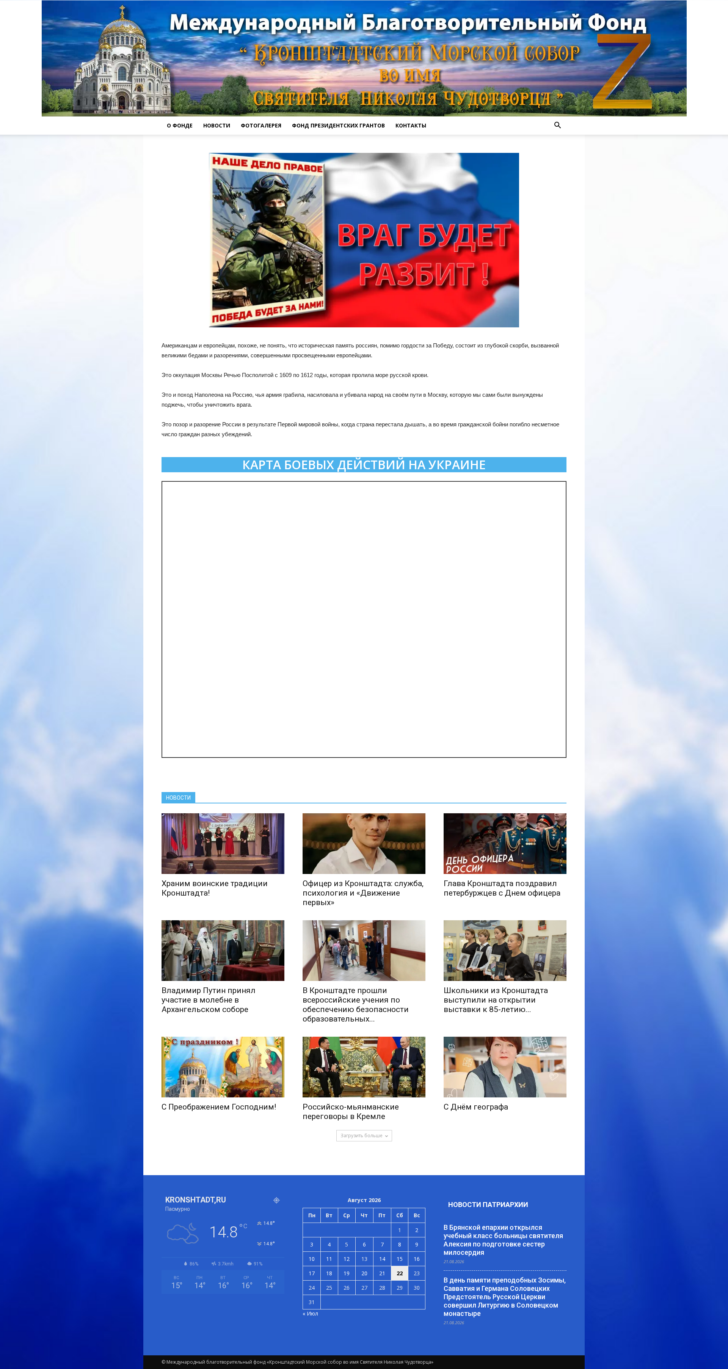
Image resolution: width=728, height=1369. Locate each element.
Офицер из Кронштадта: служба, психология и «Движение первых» (363, 893)
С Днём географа (476, 1106)
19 (347, 1273)
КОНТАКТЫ (410, 125)
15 (400, 1258)
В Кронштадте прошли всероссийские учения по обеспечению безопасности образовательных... (356, 1004)
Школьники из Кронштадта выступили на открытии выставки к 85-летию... (496, 1000)
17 (312, 1273)
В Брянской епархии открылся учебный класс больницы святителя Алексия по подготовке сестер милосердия (503, 1239)
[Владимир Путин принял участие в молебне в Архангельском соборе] (223, 950)
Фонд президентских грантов (338, 125)
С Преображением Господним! (219, 1106)
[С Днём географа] (505, 1067)
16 (417, 1258)
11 (329, 1258)
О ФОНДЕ (180, 125)
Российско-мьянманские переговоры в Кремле (351, 1111)
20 (364, 1273)
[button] (557, 125)
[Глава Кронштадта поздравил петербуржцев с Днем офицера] (505, 843)
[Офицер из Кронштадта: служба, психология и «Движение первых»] (364, 843)
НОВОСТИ (216, 125)
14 (382, 1258)
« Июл (310, 1313)
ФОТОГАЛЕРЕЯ (261, 125)
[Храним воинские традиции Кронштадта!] (223, 843)
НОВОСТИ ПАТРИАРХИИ (488, 1205)
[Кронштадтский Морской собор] (364, 58)
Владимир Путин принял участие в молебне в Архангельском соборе (209, 1000)
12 (347, 1258)
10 (312, 1258)
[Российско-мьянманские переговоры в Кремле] (364, 1067)
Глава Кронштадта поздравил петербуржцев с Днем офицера (502, 888)
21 (382, 1273)
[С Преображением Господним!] (223, 1067)
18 (329, 1273)
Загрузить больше (361, 1135)
